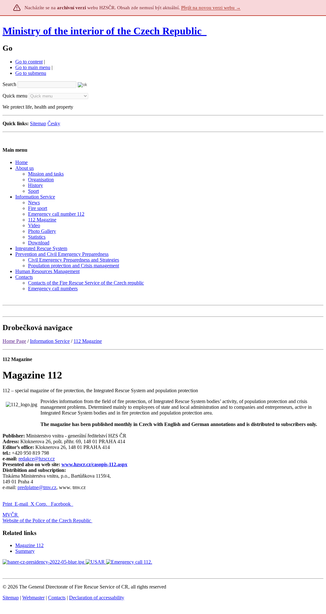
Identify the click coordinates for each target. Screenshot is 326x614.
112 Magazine (88, 341)
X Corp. (39, 504)
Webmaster (33, 597)
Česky (53, 123)
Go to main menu (32, 67)
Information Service (50, 341)
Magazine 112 (29, 545)
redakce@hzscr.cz (36, 458)
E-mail (21, 504)
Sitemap (38, 123)
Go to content (29, 61)
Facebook (61, 504)
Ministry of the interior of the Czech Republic (102, 31)
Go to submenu (30, 73)
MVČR (10, 514)
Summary (25, 551)
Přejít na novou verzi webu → (211, 7)
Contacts (57, 597)
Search (9, 84)
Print (7, 504)
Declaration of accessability (96, 597)
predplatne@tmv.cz (37, 487)
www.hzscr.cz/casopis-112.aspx (94, 464)
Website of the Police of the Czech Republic (47, 520)
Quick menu (15, 95)
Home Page (14, 341)
